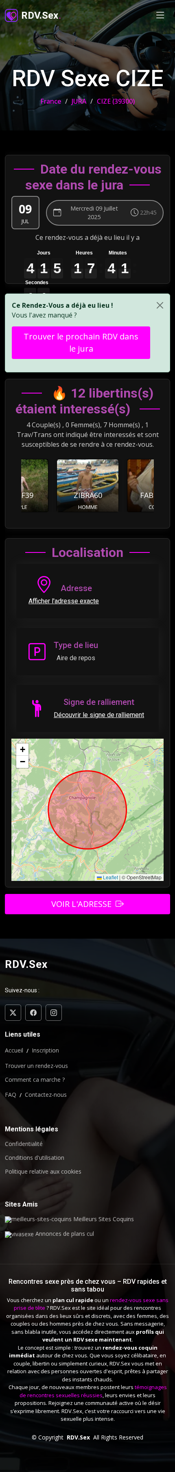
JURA (79, 101)
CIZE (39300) (116, 101)
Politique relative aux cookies (43, 1171)
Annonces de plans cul (64, 1234)
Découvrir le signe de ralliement (99, 715)
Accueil (14, 1050)
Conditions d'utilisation (34, 1158)
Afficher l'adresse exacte (63, 601)
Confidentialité (24, 1144)
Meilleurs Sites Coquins (103, 1219)
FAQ (10, 1095)
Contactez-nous (46, 1095)
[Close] (160, 305)
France (50, 101)
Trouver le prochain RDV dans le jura (81, 342)
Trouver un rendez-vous (36, 1066)
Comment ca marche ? (35, 1080)
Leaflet (110, 877)
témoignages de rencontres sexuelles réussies (93, 1391)
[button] (22, 750)
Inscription (45, 1050)
